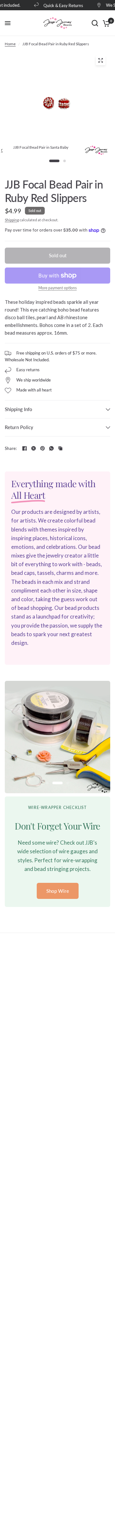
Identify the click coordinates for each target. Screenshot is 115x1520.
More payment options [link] (57, 288)
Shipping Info (18, 409)
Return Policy (19, 427)
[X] (33, 448)
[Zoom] (100, 60)
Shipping (12, 219)
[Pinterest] (42, 448)
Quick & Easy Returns (60, 5)
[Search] (94, 23)
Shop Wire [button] (57, 891)
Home (10, 43)
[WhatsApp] (51, 448)
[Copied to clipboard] (60, 448)
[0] (105, 23)
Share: (11, 448)
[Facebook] (24, 448)
